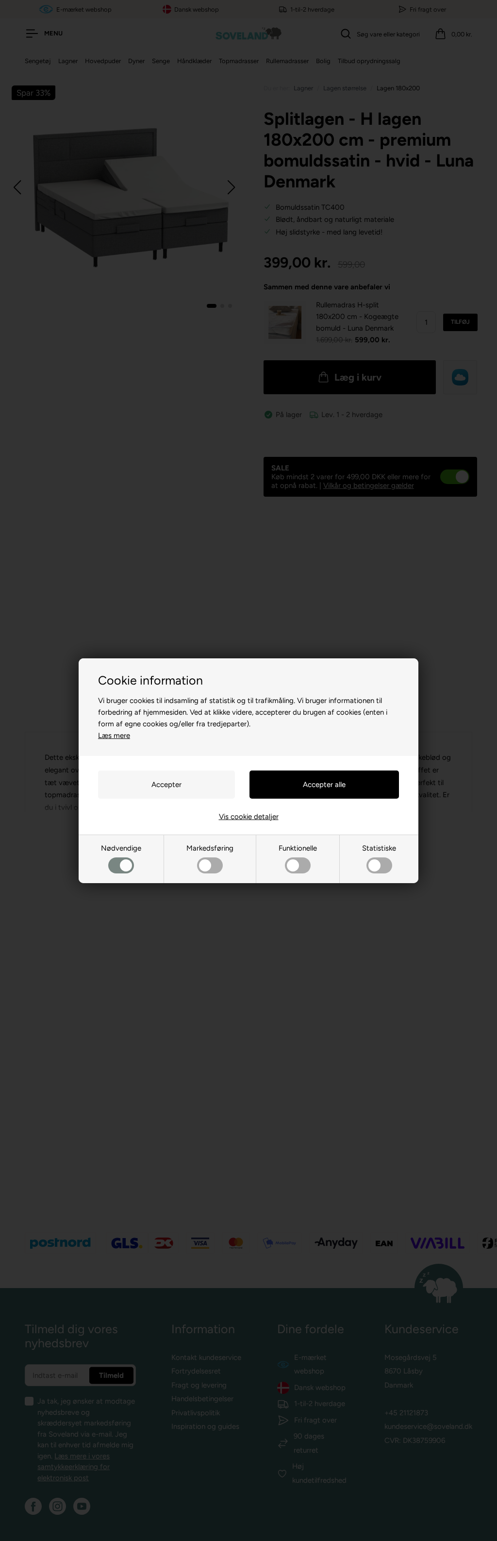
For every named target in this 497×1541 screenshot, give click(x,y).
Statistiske (379, 848)
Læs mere (114, 735)
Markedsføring (209, 848)
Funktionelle (298, 848)
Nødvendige (121, 848)
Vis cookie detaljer (249, 816)
